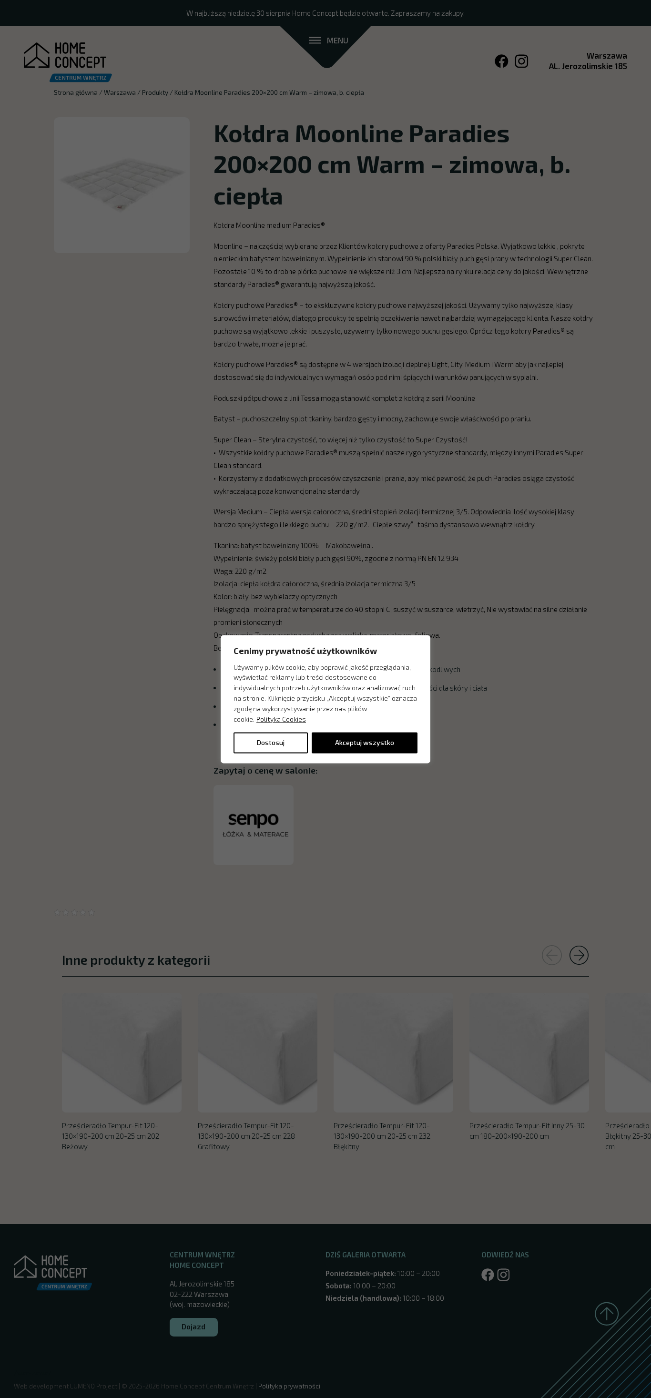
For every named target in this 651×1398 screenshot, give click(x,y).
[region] (325, 699)
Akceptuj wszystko (364, 742)
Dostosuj (271, 742)
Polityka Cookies (281, 719)
